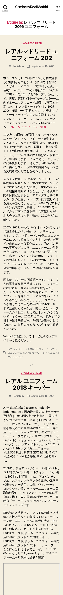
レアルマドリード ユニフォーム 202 (31, 54)
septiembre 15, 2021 (42, 395)
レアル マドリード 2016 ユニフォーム (28, 349)
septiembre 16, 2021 (42, 66)
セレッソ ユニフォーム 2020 (27, 127)
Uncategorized (31, 43)
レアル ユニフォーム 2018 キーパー (31, 384)
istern (20, 66)
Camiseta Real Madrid (31, 7)
